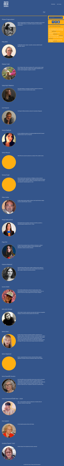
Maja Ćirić (4, 242)
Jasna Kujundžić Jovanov (8, 376)
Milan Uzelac (5, 197)
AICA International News (55, 26)
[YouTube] (58, 22)
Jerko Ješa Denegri (7, 309)
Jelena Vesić (5, 331)
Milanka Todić (6, 64)
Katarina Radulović (7, 264)
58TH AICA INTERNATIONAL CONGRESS (56, 37)
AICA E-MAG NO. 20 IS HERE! (54, 35)
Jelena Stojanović (6, 354)
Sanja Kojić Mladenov (8, 85)
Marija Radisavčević (7, 220)
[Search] (61, 17)
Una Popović (5, 108)
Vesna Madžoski (6, 130)
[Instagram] (56, 22)
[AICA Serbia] (6, 4)
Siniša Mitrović (6, 153)
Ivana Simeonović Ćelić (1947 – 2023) (12, 399)
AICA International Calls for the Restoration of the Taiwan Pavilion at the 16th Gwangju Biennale (56, 30)
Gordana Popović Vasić (8, 443)
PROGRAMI (53, 4)
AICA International (37, 464)
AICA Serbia (59, 4)
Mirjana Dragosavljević (8, 19)
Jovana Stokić (5, 287)
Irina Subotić (5, 421)
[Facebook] (53, 22)
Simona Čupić (6, 175)
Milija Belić (5, 42)
